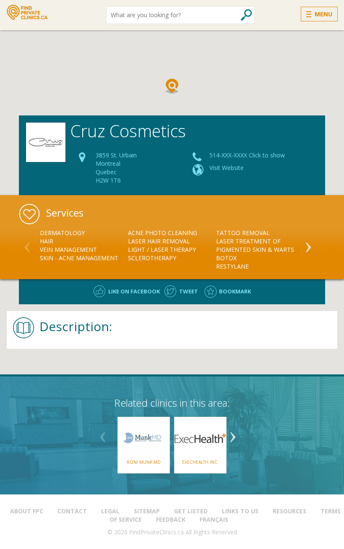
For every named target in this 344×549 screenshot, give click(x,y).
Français (214, 519)
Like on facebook (134, 291)
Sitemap (147, 511)
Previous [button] (27, 243)
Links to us (240, 511)
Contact (72, 511)
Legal (110, 511)
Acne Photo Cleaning (162, 233)
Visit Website (226, 168)
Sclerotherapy (152, 258)
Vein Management (68, 250)
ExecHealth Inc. (200, 462)
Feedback (170, 519)
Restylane (232, 266)
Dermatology (62, 233)
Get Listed (191, 511)
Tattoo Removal (243, 233)
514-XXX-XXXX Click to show (247, 155)
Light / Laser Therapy (162, 250)
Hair (46, 241)
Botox (226, 258)
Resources (289, 511)
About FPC (26, 511)
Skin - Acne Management (79, 258)
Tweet (188, 291)
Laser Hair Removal (159, 241)
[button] (172, 86)
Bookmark (235, 291)
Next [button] (308, 243)
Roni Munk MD (144, 462)
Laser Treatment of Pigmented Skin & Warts (255, 245)
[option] (84, 245)
